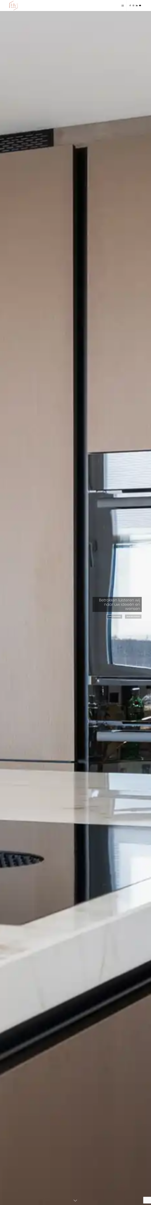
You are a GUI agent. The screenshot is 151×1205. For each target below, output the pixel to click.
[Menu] (122, 5)
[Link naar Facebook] (130, 5)
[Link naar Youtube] (140, 5)
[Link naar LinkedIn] (136, 5)
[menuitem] (122, 5)
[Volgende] (146, 608)
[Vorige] (5, 608)
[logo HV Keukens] (13, 5)
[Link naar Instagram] (133, 5)
